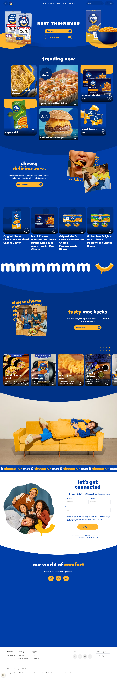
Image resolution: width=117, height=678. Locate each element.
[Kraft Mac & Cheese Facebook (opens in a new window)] (66, 578)
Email (66, 507)
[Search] (101, 3)
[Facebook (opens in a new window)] (85, 656)
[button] (5, 3)
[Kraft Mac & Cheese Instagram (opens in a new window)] (58, 578)
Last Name (91, 498)
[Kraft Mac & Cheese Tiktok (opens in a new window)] (51, 578)
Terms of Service (91, 537)
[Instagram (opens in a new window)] (80, 656)
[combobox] (94, 3)
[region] (58, 614)
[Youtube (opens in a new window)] (90, 656)
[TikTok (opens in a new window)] (75, 656)
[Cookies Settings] (3, 675)
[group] (60, 614)
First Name (68, 498)
